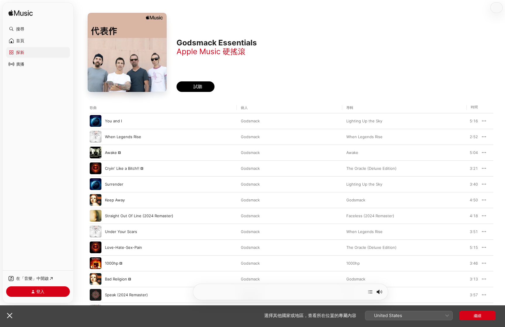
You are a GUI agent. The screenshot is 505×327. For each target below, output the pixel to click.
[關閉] (9, 315)
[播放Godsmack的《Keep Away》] (95, 200)
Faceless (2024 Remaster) (370, 215)
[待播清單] (370, 292)
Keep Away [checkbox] (115, 200)
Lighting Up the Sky (364, 121)
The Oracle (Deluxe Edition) (371, 168)
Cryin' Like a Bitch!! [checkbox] (122, 168)
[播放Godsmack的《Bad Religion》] (95, 279)
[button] (38, 29)
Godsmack (250, 121)
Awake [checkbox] (111, 152)
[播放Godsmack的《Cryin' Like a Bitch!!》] (95, 168)
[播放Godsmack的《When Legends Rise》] (95, 137)
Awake (352, 152)
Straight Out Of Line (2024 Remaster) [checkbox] (139, 215)
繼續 (477, 315)
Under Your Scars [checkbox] (121, 231)
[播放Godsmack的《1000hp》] (95, 263)
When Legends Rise (364, 136)
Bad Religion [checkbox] (116, 279)
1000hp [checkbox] (111, 263)
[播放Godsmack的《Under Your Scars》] (95, 231)
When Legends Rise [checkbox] (123, 136)
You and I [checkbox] (113, 121)
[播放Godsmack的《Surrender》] (95, 184)
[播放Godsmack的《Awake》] (95, 152)
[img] (20, 13)
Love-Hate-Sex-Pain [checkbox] (123, 247)
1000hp (353, 263)
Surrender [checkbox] (114, 184)
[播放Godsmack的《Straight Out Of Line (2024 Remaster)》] (95, 216)
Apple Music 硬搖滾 (211, 51)
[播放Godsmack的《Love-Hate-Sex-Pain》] (95, 247)
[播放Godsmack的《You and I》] (95, 121)
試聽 (475, 121)
